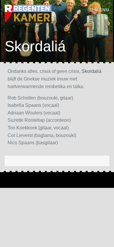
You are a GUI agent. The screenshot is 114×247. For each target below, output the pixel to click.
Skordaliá (91, 71)
